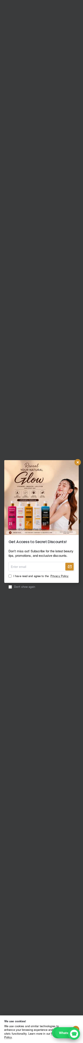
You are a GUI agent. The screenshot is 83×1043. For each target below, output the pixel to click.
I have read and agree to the (41, 576)
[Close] (77, 462)
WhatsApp (66, 1032)
